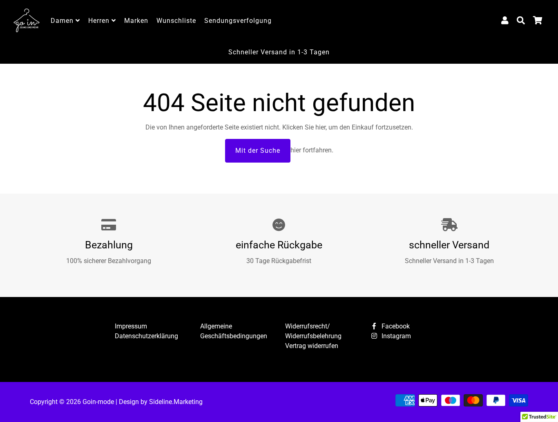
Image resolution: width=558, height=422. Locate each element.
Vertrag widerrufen (311, 346)
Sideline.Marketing (176, 402)
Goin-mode (98, 402)
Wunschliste (176, 21)
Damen (63, 21)
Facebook (395, 326)
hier (320, 127)
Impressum (131, 326)
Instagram (395, 336)
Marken (136, 21)
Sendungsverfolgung (238, 21)
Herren (100, 21)
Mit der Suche (257, 150)
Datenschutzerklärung (146, 336)
